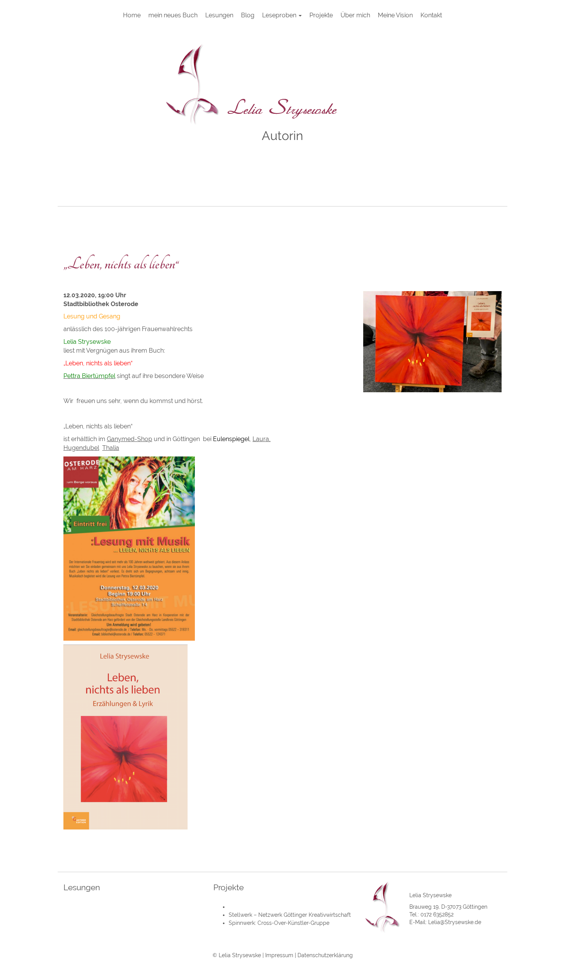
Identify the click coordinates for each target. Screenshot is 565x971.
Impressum (279, 955)
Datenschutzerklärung (325, 955)
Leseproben (280, 15)
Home (132, 15)
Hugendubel (81, 447)
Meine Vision (395, 15)
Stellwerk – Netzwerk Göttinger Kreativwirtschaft (290, 915)
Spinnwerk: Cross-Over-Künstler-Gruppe (279, 923)
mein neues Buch (173, 15)
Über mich (355, 15)
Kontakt (431, 15)
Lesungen (219, 15)
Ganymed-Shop (129, 439)
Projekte (321, 15)
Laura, (262, 439)
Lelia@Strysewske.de (454, 922)
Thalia (110, 447)
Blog (247, 15)
